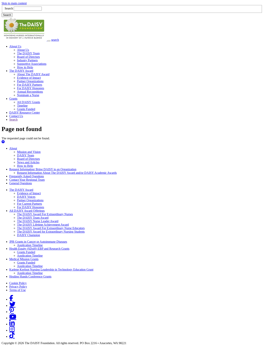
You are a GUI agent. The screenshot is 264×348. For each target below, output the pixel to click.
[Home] (24, 39)
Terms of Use (17, 290)
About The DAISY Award (33, 74)
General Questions (20, 183)
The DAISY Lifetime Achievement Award (43, 224)
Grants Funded (26, 109)
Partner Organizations (30, 81)
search (55, 39)
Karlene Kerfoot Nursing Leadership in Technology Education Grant (51, 269)
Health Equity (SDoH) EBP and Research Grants (39, 248)
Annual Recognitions (30, 91)
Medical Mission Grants (23, 259)
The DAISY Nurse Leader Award (37, 221)
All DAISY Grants (28, 102)
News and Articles (28, 162)
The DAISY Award (21, 70)
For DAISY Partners (29, 84)
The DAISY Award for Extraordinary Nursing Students (51, 231)
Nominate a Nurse (28, 95)
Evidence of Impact (29, 77)
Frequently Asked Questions (26, 176)
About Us (15, 46)
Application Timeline (30, 245)
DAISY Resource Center (24, 112)
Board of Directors (28, 56)
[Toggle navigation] (48, 40)
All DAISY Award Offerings (27, 210)
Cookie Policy (18, 283)
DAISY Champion (28, 235)
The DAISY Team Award (33, 217)
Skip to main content (14, 3)
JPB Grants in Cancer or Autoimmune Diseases (38, 241)
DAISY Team (25, 155)
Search (9, 8)
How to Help (25, 67)
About (13, 148)
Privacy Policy (18, 286)
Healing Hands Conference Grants (30, 276)
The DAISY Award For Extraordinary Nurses (45, 214)
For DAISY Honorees (30, 88)
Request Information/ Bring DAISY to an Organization (42, 169)
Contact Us (16, 116)
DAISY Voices (26, 196)
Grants (13, 98)
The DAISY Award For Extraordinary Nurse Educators (51, 228)
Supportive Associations (31, 63)
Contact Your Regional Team (27, 179)
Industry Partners (27, 60)
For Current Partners (29, 203)
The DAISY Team (28, 53)
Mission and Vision (29, 151)
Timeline (22, 105)
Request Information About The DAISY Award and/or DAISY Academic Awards (67, 172)
